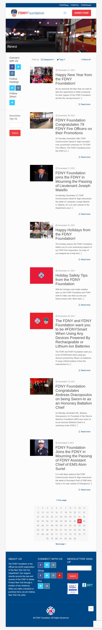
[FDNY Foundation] (28, 13)
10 (79, 508)
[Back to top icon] (91, 608)
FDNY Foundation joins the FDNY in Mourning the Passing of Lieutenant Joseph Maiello (73, 181)
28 (61, 517)
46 (43, 525)
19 (70, 512)
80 (56, 538)
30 (70, 517)
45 (38, 525)
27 (56, 517)
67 (38, 534)
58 (47, 530)
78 (47, 538)
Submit (15, 133)
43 (79, 521)
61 (61, 530)
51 (66, 525)
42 (75, 521)
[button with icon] (12, 67)
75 (75, 534)
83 (70, 538)
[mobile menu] (65, 13)
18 (66, 512)
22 (84, 512)
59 (52, 530)
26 (52, 517)
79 (52, 538)
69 (47, 534)
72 (61, 534)
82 (66, 538)
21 (79, 512)
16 (56, 512)
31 (75, 517)
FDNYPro (75, 5)
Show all (86, 59)
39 (61, 521)
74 (70, 534)
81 (61, 538)
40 (66, 521)
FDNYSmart (86, 5)
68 (43, 534)
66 (84, 530)
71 (56, 534)
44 (84, 521)
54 (79, 525)
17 (61, 512)
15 (52, 512)
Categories (48, 59)
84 (75, 538)
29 (66, 517)
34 (38, 521)
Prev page (62, 500)
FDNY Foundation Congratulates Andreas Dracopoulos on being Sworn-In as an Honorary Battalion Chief (73, 396)
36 (47, 521)
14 (47, 512)
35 (43, 521)
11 (84, 508)
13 (43, 512)
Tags (61, 59)
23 (38, 517)
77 (84, 534)
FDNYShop (64, 5)
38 (56, 521)
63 (70, 530)
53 (75, 525)
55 (84, 525)
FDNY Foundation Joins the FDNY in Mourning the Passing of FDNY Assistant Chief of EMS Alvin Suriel (73, 458)
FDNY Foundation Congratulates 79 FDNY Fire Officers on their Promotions (73, 126)
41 (70, 521)
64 (75, 530)
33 (84, 517)
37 (52, 521)
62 (66, 530)
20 (75, 512)
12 (38, 512)
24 (43, 517)
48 (52, 525)
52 (70, 525)
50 (61, 525)
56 (38, 530)
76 (79, 534)
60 (56, 530)
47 (47, 525)
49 (56, 525)
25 (47, 517)
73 (66, 534)
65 (79, 530)
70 (52, 534)
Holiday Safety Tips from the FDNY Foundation (71, 279)
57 (43, 530)
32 (79, 517)
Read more (85, 104)
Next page (60, 544)
